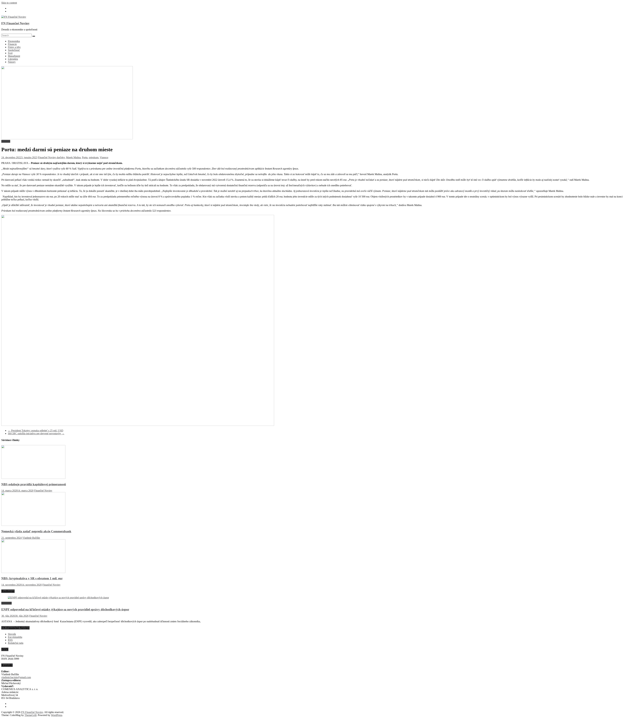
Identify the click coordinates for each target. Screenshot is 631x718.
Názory (12, 62)
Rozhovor (6, 603)
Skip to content (9, 2)
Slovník (12, 634)
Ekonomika (14, 41)
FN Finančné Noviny (15, 23)
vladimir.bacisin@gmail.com (16, 677)
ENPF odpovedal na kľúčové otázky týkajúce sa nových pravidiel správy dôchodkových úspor (65, 609)
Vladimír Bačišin (31, 537)
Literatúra (13, 59)
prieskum (93, 157)
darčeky (61, 157)
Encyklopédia (15, 637)
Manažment (14, 56)
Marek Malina (73, 157)
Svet (10, 53)
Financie (12, 44)
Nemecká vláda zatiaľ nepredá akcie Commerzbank (36, 531)
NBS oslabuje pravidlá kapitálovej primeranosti (33, 484)
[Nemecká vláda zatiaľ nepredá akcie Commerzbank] (33, 524)
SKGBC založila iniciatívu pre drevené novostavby (36, 433)
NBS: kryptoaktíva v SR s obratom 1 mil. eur (32, 578)
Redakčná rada (15, 643)
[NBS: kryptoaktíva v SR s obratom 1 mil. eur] (33, 572)
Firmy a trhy (14, 47)
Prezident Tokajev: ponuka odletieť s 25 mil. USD (35, 430)
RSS (10, 640)
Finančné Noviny (47, 157)
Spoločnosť (14, 50)
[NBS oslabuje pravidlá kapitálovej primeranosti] (33, 477)
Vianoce (104, 157)
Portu (85, 157)
